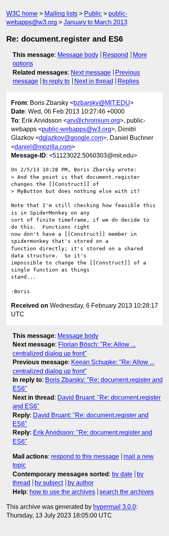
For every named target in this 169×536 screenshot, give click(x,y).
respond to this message (85, 456)
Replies (128, 81)
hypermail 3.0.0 (114, 506)
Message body (77, 54)
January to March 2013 (95, 22)
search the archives (126, 491)
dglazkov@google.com (71, 137)
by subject (49, 482)
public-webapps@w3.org (76, 129)
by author (81, 482)
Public (93, 13)
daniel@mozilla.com (43, 146)
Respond (115, 54)
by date (122, 474)
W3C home (22, 13)
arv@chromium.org (93, 120)
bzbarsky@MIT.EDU (101, 102)
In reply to (56, 81)
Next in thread (93, 81)
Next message (91, 72)
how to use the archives (62, 491)
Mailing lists (60, 13)
